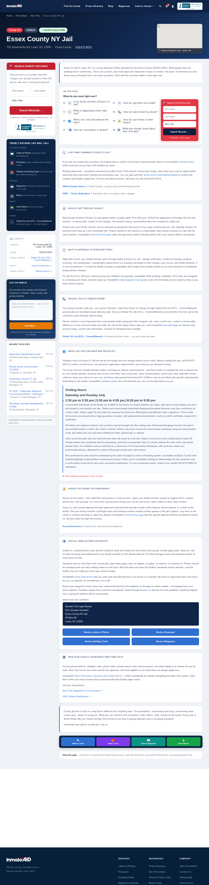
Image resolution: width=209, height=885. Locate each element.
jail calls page (171, 325)
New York (35, 16)
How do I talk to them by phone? (135, 111)
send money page (134, 515)
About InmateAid (188, 866)
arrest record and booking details (161, 175)
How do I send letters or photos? (85, 129)
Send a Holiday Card (96, 641)
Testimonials (186, 877)
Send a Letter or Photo (96, 632)
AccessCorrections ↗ (42, 266)
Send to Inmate (143, 6)
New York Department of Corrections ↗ (83, 691)
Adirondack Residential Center (25, 354)
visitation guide (109, 381)
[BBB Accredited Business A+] (189, 6)
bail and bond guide (101, 234)
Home (9, 16)
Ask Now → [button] (31, 325)
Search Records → (31, 110)
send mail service (84, 577)
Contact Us (185, 871)
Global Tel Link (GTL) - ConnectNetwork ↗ (41, 259)
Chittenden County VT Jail (22, 379)
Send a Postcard (165, 632)
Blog (110, 6)
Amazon (144, 590)
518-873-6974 (83, 47)
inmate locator (186, 162)
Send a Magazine (165, 641)
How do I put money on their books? (133, 121)
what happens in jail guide (133, 280)
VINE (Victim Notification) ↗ (77, 696)
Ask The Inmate (157, 871)
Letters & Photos (126, 866)
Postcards (123, 871)
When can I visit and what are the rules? (86, 121)
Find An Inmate (72, 6)
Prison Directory (94, 6)
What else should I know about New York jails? (134, 130)
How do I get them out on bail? (134, 102)
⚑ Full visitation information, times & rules (83, 476)
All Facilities (21, 16)
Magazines (124, 6)
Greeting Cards (126, 877)
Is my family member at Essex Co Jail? (86, 103)
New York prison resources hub (91, 676)
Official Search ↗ (44, 271)
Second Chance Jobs (160, 877)
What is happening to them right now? (85, 112)
